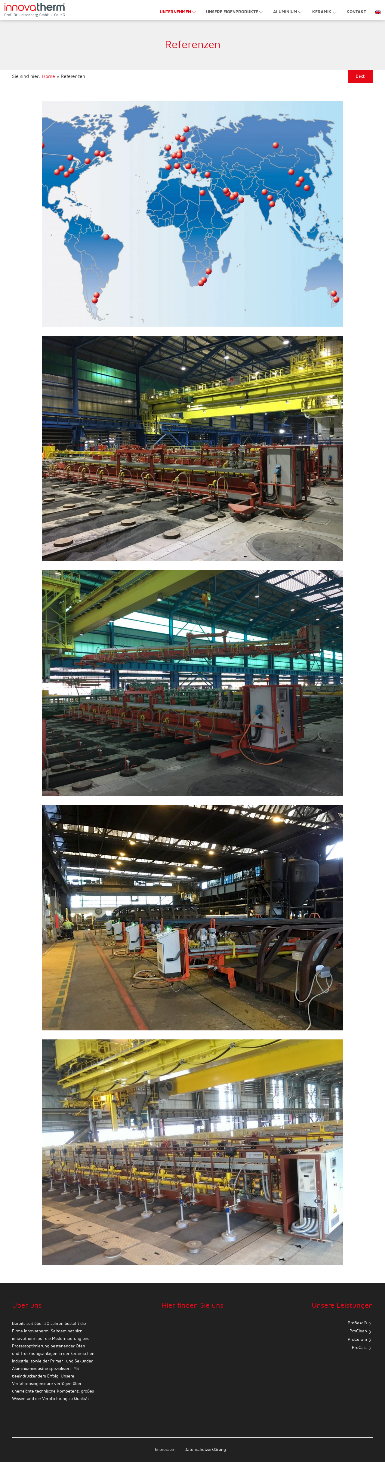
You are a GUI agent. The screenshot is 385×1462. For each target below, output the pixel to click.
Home (48, 76)
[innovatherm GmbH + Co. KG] (35, 10)
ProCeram (357, 1339)
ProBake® (357, 1323)
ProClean (358, 1331)
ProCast (359, 1348)
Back (360, 76)
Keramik (321, 12)
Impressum (165, 1450)
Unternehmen (175, 12)
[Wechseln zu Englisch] (375, 9)
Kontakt (356, 12)
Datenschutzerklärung (205, 1450)
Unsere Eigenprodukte (232, 12)
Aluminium (285, 12)
